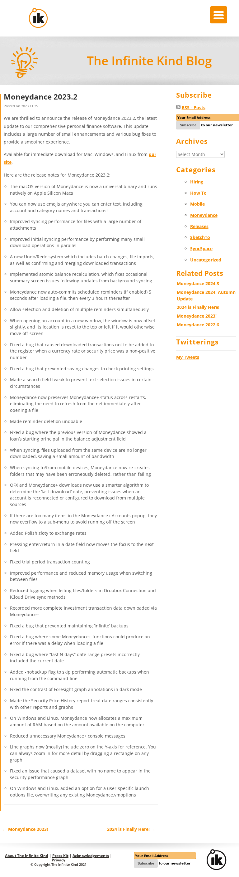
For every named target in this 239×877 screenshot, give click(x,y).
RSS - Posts (193, 107)
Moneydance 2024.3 (198, 283)
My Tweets (187, 357)
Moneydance (204, 215)
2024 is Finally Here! (131, 829)
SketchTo (200, 237)
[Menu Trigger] (218, 14)
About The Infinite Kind (26, 855)
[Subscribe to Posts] (178, 107)
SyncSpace (201, 248)
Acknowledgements (91, 855)
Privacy (58, 860)
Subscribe (188, 125)
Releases (199, 226)
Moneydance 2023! (25, 829)
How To (198, 193)
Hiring (196, 182)
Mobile (197, 204)
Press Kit (60, 855)
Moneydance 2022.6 (198, 325)
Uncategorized (205, 260)
